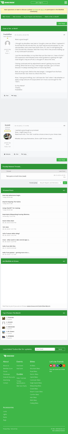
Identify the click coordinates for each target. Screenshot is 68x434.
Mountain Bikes (35, 368)
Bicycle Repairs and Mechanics (33, 16)
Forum (5, 371)
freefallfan (7, 34)
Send (60, 349)
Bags (4, 420)
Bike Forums (6, 16)
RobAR (7, 125)
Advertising (6, 380)
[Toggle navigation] (65, 2)
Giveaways (6, 374)
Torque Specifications (21, 382)
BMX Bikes (33, 400)
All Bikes (32, 366)
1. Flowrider (10, 317)
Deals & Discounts (9, 377)
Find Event (20, 366)
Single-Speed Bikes (36, 383)
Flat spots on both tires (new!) (16, 176)
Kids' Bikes (33, 397)
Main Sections (17, 16)
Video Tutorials (21, 378)
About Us (6, 366)
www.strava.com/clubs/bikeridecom (38, 306)
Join (37, 2)
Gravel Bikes (34, 389)
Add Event (20, 368)
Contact (5, 383)
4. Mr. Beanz (10, 331)
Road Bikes (33, 371)
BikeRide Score (8, 368)
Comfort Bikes (34, 394)
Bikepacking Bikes (35, 386)
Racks (5, 417)
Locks (5, 411)
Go (65, 183)
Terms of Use (14, 429)
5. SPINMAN (10, 336)
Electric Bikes (34, 374)
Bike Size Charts (22, 386)
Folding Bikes (34, 403)
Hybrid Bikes (34, 377)
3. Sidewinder (10, 327)
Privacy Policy (6, 429)
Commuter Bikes (35, 380)
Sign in (41, 2)
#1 (64, 35)
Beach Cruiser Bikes (36, 392)
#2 (64, 125)
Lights (5, 414)
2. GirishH (9, 322)
